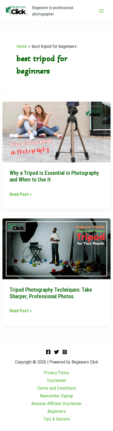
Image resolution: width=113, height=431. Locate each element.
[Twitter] (56, 351)
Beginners (56, 411)
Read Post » (21, 194)
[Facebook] (48, 351)
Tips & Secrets (56, 419)
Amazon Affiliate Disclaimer (56, 403)
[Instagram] (64, 351)
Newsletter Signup (56, 396)
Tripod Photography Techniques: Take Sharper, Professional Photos (51, 293)
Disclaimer (56, 380)
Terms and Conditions (56, 388)
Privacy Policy (56, 372)
